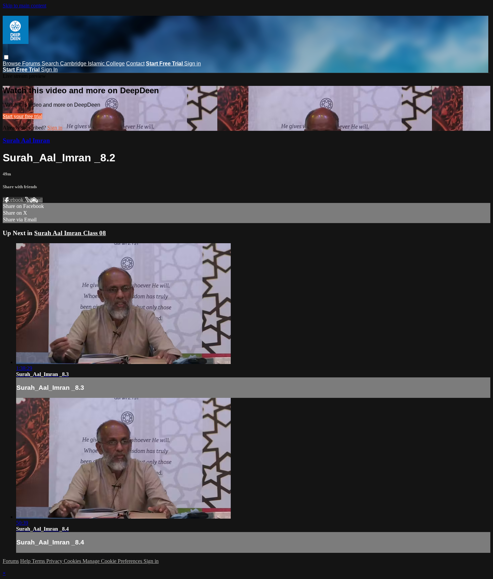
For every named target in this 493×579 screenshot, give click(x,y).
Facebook (14, 200)
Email (36, 200)
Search (51, 63)
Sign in (192, 63)
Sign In (49, 69)
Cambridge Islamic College (92, 63)
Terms (39, 561)
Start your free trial (22, 116)
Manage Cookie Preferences (113, 561)
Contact (135, 63)
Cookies (73, 561)
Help (26, 561)
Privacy (55, 561)
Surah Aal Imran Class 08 (70, 232)
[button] (6, 57)
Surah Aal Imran (26, 140)
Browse (12, 63)
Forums (32, 63)
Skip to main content (24, 5)
